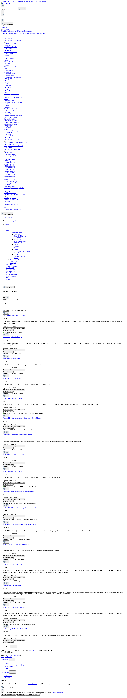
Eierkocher (17, 253)
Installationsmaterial (12, 276)
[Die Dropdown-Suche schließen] (24, 8)
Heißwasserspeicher (12, 271)
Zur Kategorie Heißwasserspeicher (14, 156)
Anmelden (4, 27)
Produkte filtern (10, 287)
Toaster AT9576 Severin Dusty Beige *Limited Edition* (19, 508)
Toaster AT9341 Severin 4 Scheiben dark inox (16, 454)
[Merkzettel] (2, 18)
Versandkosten (32, 684)
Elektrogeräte (10, 231)
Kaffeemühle (17, 237)
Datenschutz (8, 676)
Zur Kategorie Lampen (11, 204)
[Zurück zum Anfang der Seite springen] (2, 690)
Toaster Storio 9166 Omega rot (12, 585)
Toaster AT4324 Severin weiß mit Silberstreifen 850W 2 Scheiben (22, 418)
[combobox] (9, 9)
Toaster (16, 244)
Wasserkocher (18, 234)
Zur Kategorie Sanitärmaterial (13, 149)
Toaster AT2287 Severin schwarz (12, 378)
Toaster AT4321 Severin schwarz (12, 398)
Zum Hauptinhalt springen (9, 1)
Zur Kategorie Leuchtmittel (12, 139)
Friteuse (16, 258)
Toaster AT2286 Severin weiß (11, 358)
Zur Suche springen (22, 1)
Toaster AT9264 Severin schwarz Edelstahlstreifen (17, 434)
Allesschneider (18, 243)
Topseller (9, 273)
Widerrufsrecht (8, 666)
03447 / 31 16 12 (34, 650)
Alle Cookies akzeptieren (33, 694)
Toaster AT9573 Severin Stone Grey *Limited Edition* (19, 491)
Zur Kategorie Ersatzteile (11, 94)
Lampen (8, 279)
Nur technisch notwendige (8, 694)
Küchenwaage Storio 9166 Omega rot (14, 315)
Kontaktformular (15, 655)
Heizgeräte (13, 263)
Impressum (7, 677)
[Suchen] (20, 8)
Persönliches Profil (12, 31)
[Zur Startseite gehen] (7, 3)
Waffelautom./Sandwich (21, 256)
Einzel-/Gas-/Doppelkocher (22, 251)
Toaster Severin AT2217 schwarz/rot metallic (16, 544)
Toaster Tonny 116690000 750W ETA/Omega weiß (18, 629)
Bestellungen (28, 31)
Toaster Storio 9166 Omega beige (12, 564)
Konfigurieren (20, 694)
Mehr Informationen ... (58, 693)
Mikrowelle (17, 239)
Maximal (10, 303)
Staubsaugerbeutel (11, 274)
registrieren (7, 29)
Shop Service (5, 660)
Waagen (16, 246)
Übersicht (4, 31)
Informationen (5, 672)
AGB (6, 668)
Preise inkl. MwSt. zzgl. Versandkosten (14, 328)
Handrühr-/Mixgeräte (20, 236)
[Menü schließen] (5, 42)
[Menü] (2, 5)
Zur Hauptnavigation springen (37, 1)
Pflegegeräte (13, 261)
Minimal (10, 299)
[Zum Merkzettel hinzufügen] (6, 313)
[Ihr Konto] (2, 20)
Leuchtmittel (10, 268)
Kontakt (6, 663)
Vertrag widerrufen (6, 657)
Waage (16, 249)
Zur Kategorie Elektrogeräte (12, 40)
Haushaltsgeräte (14, 259)
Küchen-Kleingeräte (16, 232)
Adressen (21, 31)
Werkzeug (9, 278)
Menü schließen (8, 24)
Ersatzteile (9, 264)
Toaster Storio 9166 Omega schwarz (13, 607)
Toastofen (17, 254)
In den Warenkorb (8, 330)
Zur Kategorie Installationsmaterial (14, 194)
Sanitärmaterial (10, 269)
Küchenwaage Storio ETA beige (12, 337)
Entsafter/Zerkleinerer (20, 241)
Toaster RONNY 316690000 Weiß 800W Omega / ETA (19, 524)
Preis (5, 297)
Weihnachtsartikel (11, 266)
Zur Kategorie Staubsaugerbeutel (14, 188)
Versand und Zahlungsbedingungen (14, 665)
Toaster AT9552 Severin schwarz (12, 471)
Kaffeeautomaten (19, 248)
